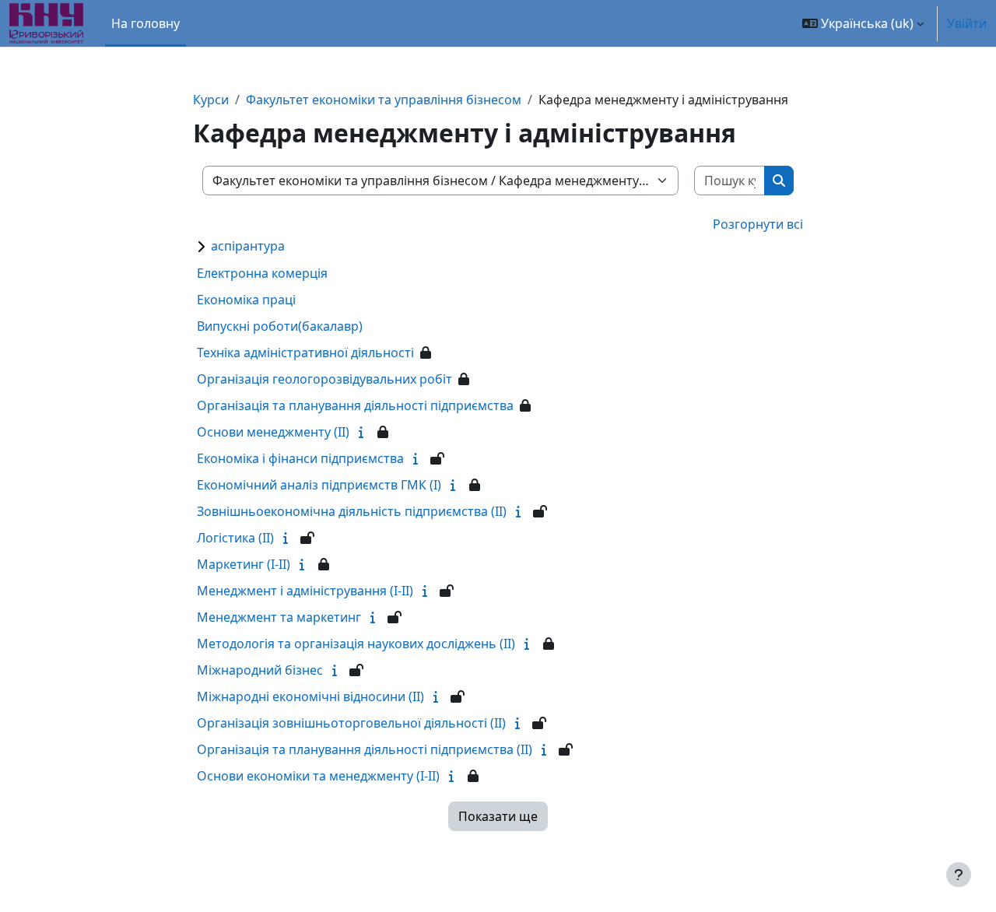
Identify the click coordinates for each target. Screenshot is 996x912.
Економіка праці (246, 299)
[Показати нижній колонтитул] (958, 874)
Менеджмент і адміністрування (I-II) (305, 590)
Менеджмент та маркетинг (279, 617)
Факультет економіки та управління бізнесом (383, 99)
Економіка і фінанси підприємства (300, 458)
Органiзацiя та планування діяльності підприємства (355, 405)
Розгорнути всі (758, 224)
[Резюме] (364, 431)
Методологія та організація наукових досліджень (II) (356, 643)
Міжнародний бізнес (260, 670)
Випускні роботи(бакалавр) (280, 326)
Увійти (967, 23)
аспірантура (248, 245)
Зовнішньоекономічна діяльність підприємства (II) (352, 511)
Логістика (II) (235, 537)
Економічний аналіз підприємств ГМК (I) (319, 484)
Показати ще (498, 816)
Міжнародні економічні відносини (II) (310, 696)
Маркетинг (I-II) (243, 564)
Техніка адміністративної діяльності (305, 352)
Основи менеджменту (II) (273, 431)
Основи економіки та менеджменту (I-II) (318, 775)
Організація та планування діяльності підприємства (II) (364, 749)
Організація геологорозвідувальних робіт (324, 379)
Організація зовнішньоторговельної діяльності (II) (351, 722)
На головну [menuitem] (145, 23)
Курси (211, 99)
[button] (863, 23)
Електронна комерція (262, 273)
